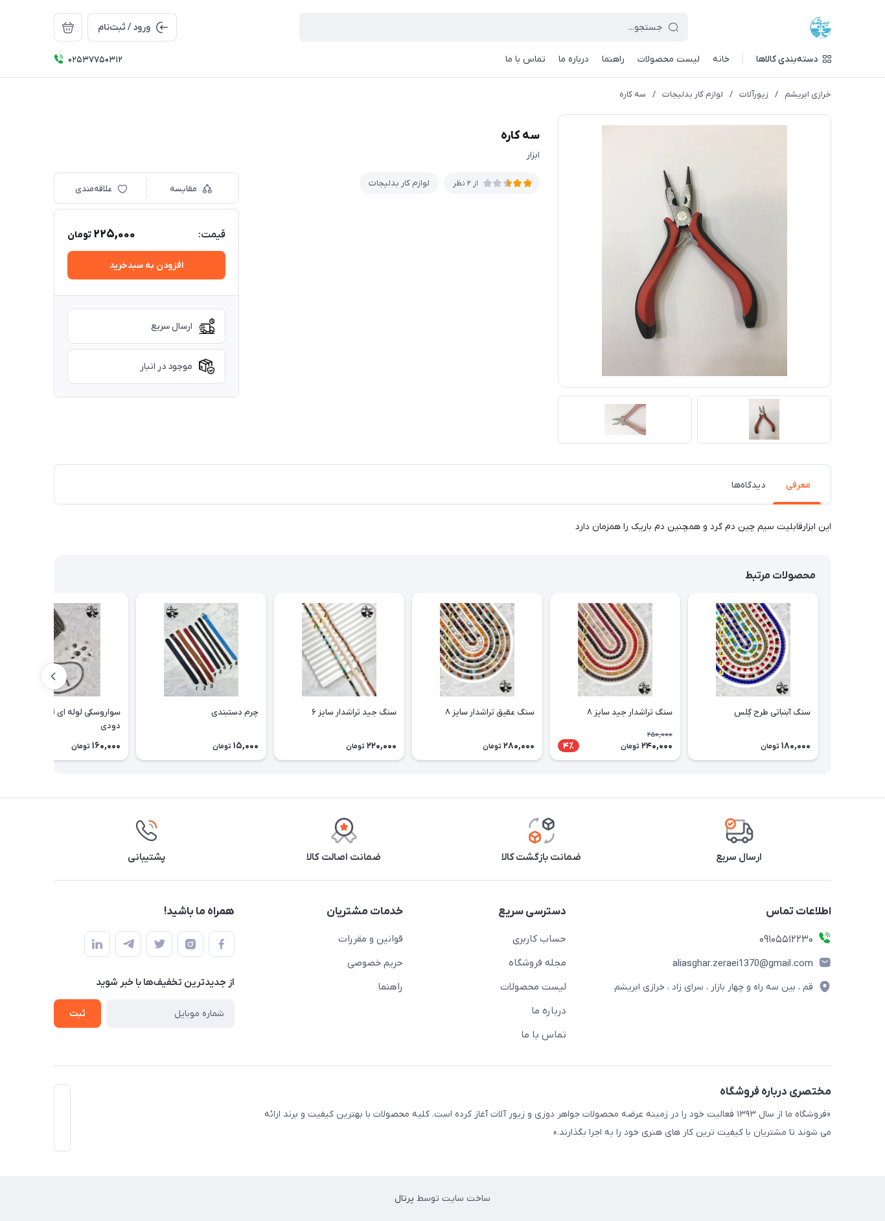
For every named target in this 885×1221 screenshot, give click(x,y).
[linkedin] (97, 944)
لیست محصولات (533, 986)
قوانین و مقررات (370, 938)
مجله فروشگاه (537, 962)
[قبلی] (831, 676)
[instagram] (190, 944)
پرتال (404, 1198)
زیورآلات (753, 94)
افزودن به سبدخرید (146, 265)
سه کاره (632, 94)
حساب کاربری (539, 938)
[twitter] (159, 944)
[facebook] (222, 944)
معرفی (798, 485)
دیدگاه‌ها (748, 485)
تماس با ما (543, 1034)
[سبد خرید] (68, 27)
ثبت (77, 1014)
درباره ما (548, 1010)
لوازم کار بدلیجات (692, 94)
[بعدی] (54, 676)
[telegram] (128, 944)
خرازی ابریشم (808, 94)
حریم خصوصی (375, 962)
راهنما (390, 986)
